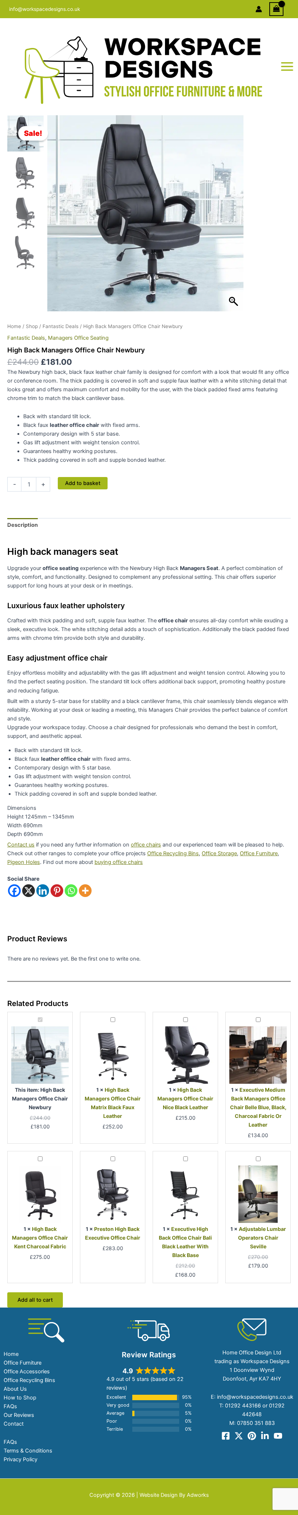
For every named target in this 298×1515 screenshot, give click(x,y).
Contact (14, 1424)
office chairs (146, 844)
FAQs (10, 1406)
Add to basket (82, 483)
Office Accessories (27, 1371)
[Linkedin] (42, 890)
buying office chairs (118, 862)
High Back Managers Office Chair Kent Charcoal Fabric (40, 1237)
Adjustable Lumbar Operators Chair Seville (262, 1237)
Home (14, 326)
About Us (15, 1389)
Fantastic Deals (60, 326)
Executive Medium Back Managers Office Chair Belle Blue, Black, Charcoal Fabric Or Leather (258, 1107)
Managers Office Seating (78, 338)
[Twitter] (238, 1435)
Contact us (21, 844)
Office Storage (219, 853)
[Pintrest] (251, 1435)
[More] (85, 890)
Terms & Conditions (28, 1450)
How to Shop (20, 1397)
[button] (234, 217)
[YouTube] (278, 1435)
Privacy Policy (20, 1459)
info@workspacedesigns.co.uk (44, 9)
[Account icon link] (258, 9)
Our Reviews (19, 1415)
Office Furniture (259, 853)
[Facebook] (14, 890)
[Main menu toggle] (287, 66)
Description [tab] (22, 525)
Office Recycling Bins (173, 853)
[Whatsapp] (71, 890)
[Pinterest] (57, 890)
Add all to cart (35, 1300)
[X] (28, 890)
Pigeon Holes (23, 862)
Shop (32, 326)
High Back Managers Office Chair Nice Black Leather (185, 1098)
